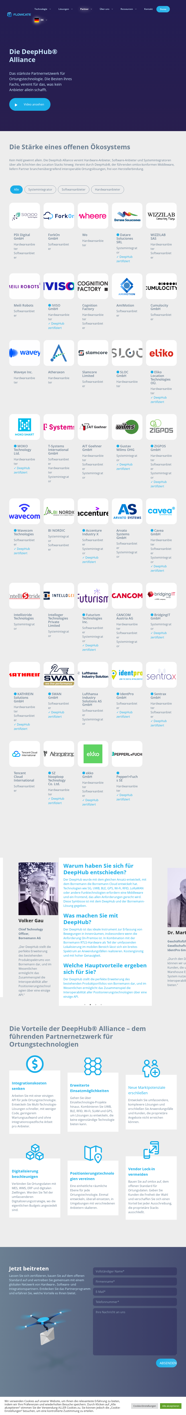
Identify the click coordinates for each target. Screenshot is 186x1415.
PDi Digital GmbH (22, 236)
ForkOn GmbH (54, 236)
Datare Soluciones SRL (124, 238)
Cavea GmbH (157, 532)
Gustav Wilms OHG (125, 448)
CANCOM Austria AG (124, 616)
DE (42, 19)
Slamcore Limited (89, 374)
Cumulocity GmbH (159, 307)
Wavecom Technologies (24, 532)
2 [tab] (90, 1019)
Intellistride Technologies (24, 616)
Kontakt (148, 9)
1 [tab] (85, 1019)
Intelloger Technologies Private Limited (58, 620)
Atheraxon (56, 372)
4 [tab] (101, 1019)
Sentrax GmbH (158, 695)
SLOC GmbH (122, 374)
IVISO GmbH (54, 307)
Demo (163, 9)
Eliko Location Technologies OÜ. (161, 377)
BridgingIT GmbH (160, 616)
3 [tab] (96, 1019)
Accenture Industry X (92, 532)
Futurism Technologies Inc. (92, 618)
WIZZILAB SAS (158, 236)
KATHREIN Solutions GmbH (23, 697)
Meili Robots (23, 305)
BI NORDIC (56, 530)
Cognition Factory (89, 307)
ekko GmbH (87, 775)
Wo (84, 235)
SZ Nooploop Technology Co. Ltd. (57, 778)
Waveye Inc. (23, 372)
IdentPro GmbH (125, 695)
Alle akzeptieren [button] (170, 1406)
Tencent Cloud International (24, 776)
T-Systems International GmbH (58, 449)
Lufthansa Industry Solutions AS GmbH (92, 699)
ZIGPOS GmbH (158, 448)
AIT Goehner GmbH (92, 448)
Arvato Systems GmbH (123, 533)
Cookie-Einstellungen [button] (144, 1406)
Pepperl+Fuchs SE (127, 778)
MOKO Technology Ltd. (22, 449)
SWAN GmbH (54, 695)
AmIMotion (125, 305)
